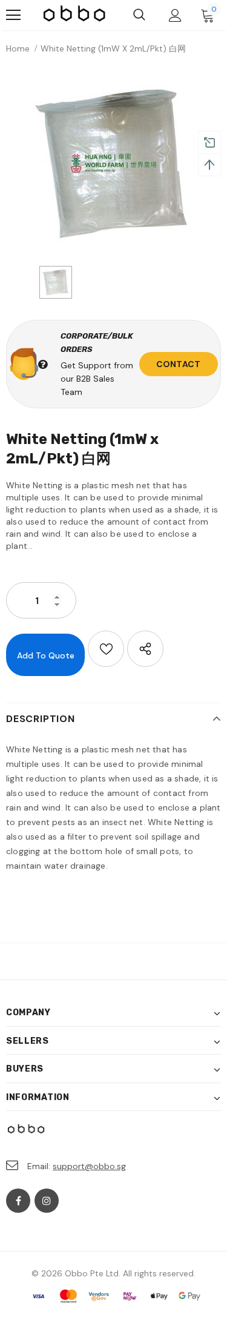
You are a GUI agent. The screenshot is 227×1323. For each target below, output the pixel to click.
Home (18, 48)
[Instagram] (47, 1201)
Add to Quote (45, 655)
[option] (113, 163)
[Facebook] (18, 1201)
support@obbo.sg (89, 1166)
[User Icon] (175, 15)
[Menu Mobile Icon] (13, 15)
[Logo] (75, 15)
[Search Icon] (139, 15)
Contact (178, 364)
